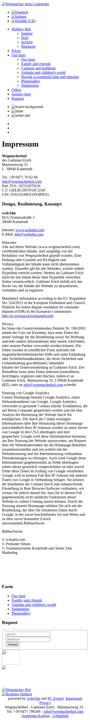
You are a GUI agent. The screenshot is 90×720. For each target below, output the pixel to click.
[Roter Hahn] (11, 663)
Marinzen (28, 46)
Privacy (45, 703)
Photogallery (30, 81)
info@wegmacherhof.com (22, 181)
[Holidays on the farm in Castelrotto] (25, 4)
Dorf (24, 38)
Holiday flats (21, 29)
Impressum (74, 698)
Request (18, 98)
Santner (27, 33)
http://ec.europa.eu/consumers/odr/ (28, 316)
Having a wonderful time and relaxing (50, 77)
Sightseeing (30, 85)
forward (13, 644)
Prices (16, 51)
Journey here (21, 94)
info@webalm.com (28, 234)
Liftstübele (61, 716)
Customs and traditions (38, 68)
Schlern (27, 42)
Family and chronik (36, 64)
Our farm (18, 55)
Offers (16, 90)
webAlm (33, 698)
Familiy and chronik (27, 600)
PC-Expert (56, 698)
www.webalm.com (29, 230)
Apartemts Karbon (35, 716)
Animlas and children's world (43, 72)
